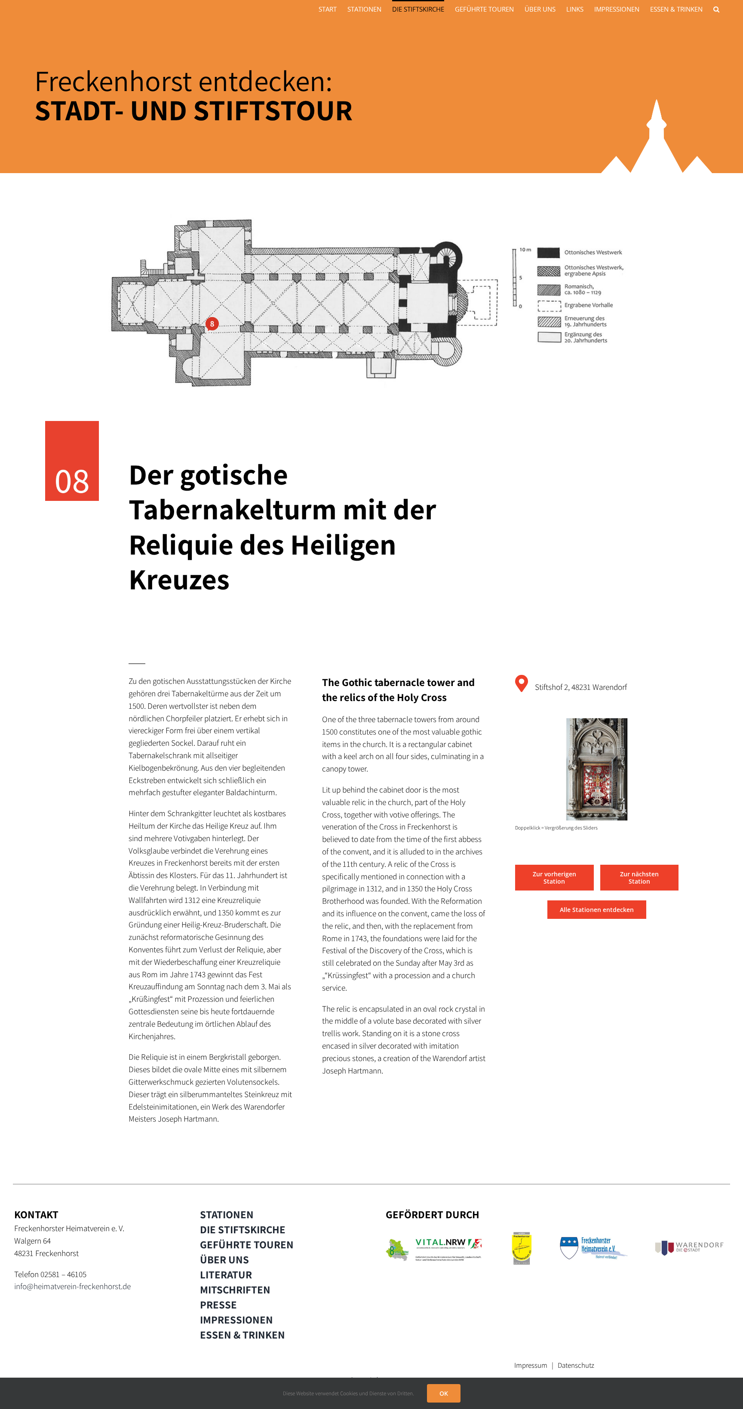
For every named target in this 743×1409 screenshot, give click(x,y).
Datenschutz (576, 1365)
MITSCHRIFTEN (235, 1289)
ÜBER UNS (224, 1259)
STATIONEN (227, 1214)
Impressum (530, 1365)
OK (443, 1393)
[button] (716, 8)
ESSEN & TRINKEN (242, 1335)
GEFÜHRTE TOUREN (247, 1244)
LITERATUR (226, 1274)
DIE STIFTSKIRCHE (243, 1229)
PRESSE (218, 1304)
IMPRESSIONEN (236, 1320)
